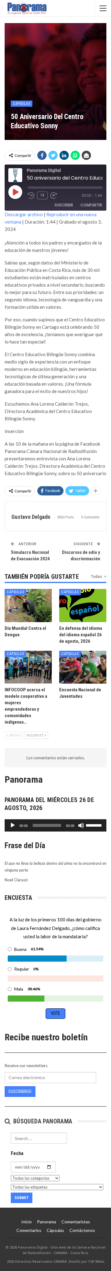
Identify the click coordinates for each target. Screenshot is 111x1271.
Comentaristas (75, 1221)
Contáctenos (82, 1230)
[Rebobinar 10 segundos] (31, 195)
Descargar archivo (24, 214)
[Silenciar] (81, 825)
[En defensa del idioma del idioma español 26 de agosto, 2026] (82, 605)
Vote (55, 1013)
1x (42, 195)
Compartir (91, 205)
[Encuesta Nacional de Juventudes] (82, 667)
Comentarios (28, 1230)
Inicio (26, 1221)
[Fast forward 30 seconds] (54, 195)
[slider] (94, 824)
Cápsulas (21, 103)
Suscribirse (20, 1091)
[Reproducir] (13, 825)
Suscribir (64, 205)
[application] (55, 825)
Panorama (46, 1221)
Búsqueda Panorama (41, 1121)
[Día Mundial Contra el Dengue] (28, 605)
